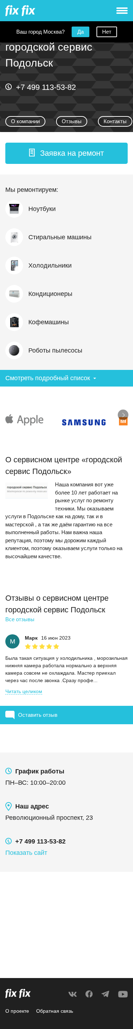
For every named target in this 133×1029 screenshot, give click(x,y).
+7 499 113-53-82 (46, 87)
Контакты (115, 121)
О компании (25, 121)
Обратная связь (54, 1011)
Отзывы (72, 121)
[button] (66, 153)
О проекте (17, 1011)
